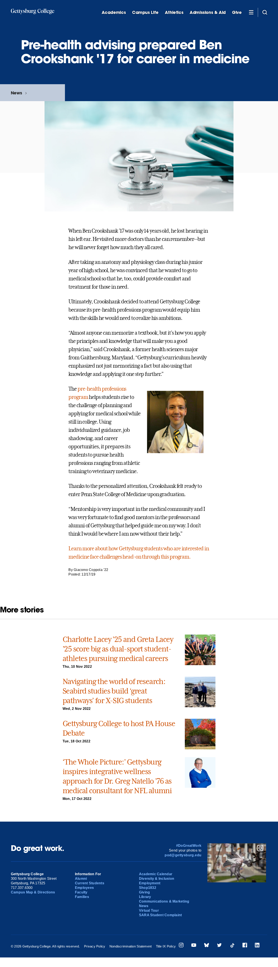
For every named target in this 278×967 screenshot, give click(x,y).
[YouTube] (193, 945)
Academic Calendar (155, 874)
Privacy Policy (94, 946)
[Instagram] (181, 946)
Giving (144, 892)
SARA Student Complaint (160, 915)
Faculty (81, 892)
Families (82, 897)
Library (145, 897)
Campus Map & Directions (33, 892)
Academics (114, 12)
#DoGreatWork (189, 845)
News (16, 92)
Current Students (89, 883)
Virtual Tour (149, 910)
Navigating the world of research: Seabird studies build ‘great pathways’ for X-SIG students (114, 691)
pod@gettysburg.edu (183, 855)
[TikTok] (232, 945)
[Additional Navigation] (251, 12)
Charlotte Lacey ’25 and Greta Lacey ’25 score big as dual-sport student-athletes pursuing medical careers (118, 649)
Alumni (81, 878)
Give (237, 12)
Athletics (174, 12)
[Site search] (264, 12)
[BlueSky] (206, 945)
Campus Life (145, 12)
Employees (84, 888)
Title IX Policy (166, 946)
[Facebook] (244, 946)
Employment (149, 883)
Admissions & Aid (208, 12)
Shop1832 (147, 888)
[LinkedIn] (257, 946)
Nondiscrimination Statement (130, 946)
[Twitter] (219, 945)
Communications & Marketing (164, 901)
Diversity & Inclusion (156, 878)
